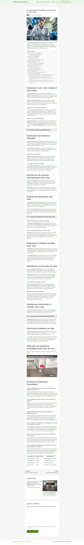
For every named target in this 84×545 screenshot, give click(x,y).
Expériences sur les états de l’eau (33, 66)
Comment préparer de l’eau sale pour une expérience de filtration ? (40, 75)
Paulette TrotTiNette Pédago (20, 2)
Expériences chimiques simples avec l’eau (34, 64)
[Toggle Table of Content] (55, 51)
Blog (58, 1)
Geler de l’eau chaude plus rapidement (36, 54)
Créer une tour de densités (34, 57)
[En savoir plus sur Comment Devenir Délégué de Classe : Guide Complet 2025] (50, 485)
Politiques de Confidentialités (25, 541)
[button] (65, 2)
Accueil (37, 1)
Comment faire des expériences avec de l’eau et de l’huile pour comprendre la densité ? (42, 82)
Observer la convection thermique (35, 55)
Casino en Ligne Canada (45, 1)
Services (53, 1)
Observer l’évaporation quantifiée (35, 68)
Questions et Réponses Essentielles (34, 73)
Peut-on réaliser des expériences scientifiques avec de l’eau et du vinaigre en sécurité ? (42, 78)
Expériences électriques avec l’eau (33, 61)
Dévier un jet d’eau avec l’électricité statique (36, 62)
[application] (49, 2)
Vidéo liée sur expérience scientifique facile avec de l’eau (37, 72)
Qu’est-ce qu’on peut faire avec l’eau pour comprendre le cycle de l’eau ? (41, 80)
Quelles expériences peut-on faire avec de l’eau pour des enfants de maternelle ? (42, 74)
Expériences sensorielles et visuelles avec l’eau (35, 69)
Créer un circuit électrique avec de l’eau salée (37, 63)
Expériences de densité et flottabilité (33, 56)
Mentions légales (16, 541)
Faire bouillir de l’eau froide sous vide (35, 67)
